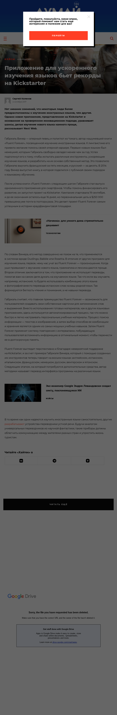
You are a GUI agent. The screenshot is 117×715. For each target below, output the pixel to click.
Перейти (58, 35)
